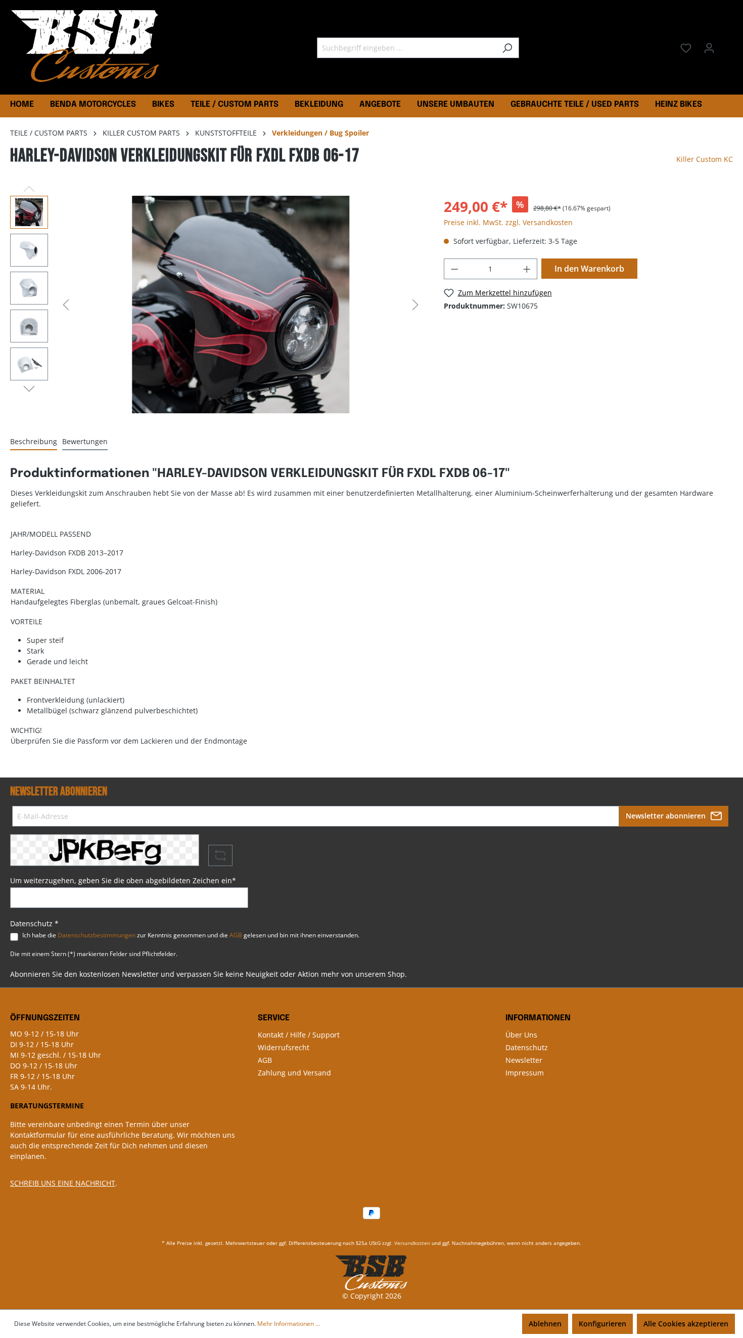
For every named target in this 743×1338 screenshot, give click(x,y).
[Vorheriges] (65, 304)
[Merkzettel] (686, 48)
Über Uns (521, 1035)
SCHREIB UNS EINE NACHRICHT (62, 1183)
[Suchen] (507, 47)
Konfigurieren (602, 1323)
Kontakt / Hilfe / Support (299, 1035)
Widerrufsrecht (283, 1047)
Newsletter (523, 1060)
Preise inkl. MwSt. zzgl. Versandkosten (508, 222)
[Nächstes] (415, 304)
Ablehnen (545, 1323)
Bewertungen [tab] (85, 441)
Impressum (524, 1072)
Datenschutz (526, 1047)
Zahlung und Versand (294, 1072)
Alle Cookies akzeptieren (685, 1323)
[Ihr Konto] (709, 48)
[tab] (33, 442)
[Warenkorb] (727, 45)
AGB (235, 935)
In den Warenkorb (589, 268)
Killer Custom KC (704, 159)
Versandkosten (412, 1242)
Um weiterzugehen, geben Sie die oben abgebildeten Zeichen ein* (123, 880)
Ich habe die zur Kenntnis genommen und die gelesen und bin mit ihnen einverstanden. (190, 935)
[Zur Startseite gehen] (86, 45)
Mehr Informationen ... (288, 1323)
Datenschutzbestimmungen (96, 935)
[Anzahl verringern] (454, 268)
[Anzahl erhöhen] (527, 268)
